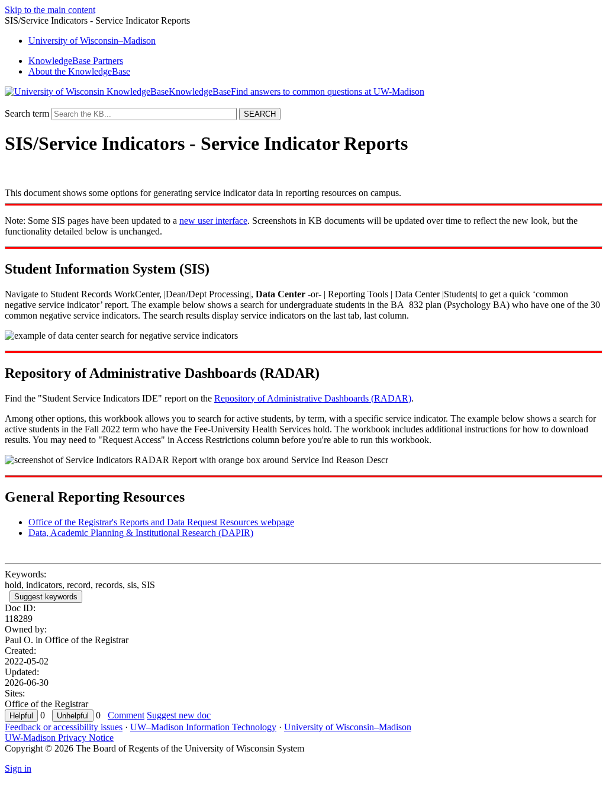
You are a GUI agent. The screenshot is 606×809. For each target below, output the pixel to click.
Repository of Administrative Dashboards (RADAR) (312, 398)
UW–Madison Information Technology (203, 727)
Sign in (18, 768)
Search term (27, 113)
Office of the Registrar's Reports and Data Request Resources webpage (161, 522)
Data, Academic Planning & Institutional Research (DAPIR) (140, 533)
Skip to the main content (50, 10)
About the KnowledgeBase (79, 71)
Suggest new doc (179, 715)
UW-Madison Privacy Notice (59, 738)
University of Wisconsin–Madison (347, 727)
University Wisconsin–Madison (92, 41)
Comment (126, 715)
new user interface (213, 221)
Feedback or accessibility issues (64, 727)
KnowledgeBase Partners (75, 61)
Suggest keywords (46, 596)
